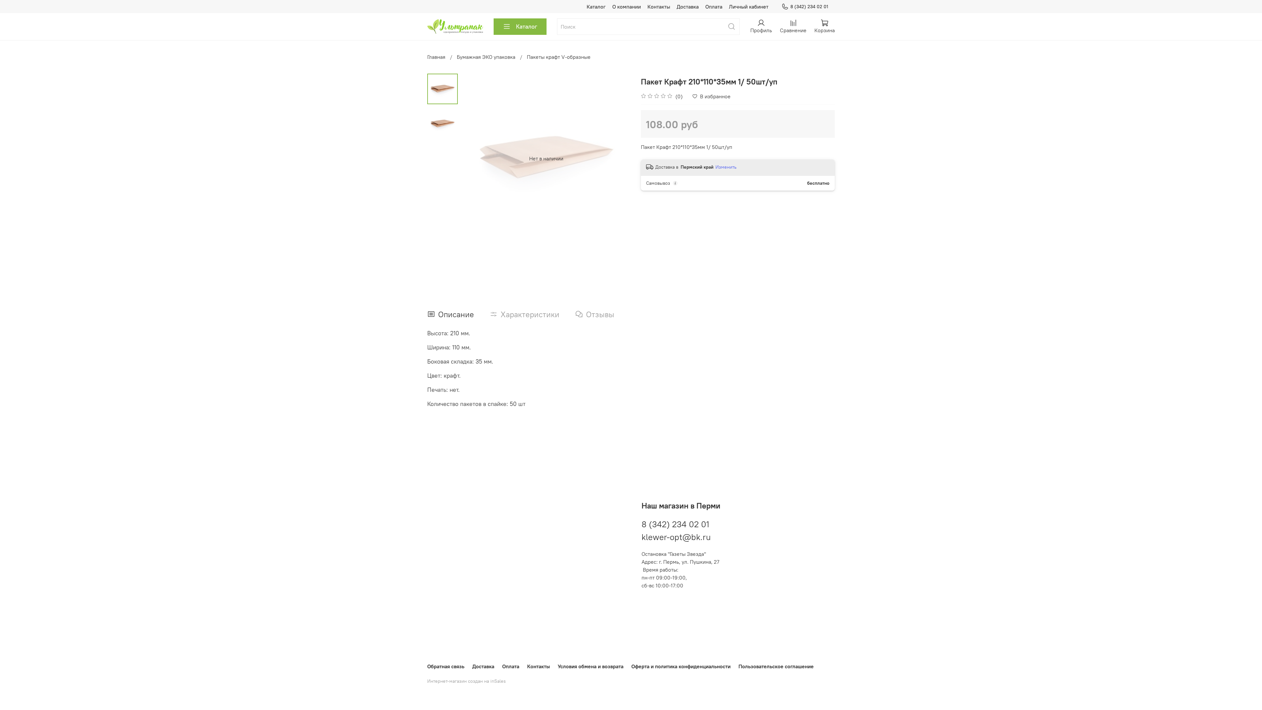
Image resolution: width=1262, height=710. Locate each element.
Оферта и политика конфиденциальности (681, 666)
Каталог (596, 6)
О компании (626, 6)
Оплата (713, 6)
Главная (436, 57)
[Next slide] (618, 158)
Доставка (688, 6)
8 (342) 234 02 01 (809, 7)
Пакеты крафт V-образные (559, 57)
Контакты (658, 6)
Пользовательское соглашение (776, 666)
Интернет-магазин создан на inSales (466, 681)
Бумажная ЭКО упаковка (486, 57)
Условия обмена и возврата (590, 666)
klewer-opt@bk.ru (676, 537)
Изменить (725, 167)
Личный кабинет (748, 6)
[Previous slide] (474, 158)
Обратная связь (445, 666)
